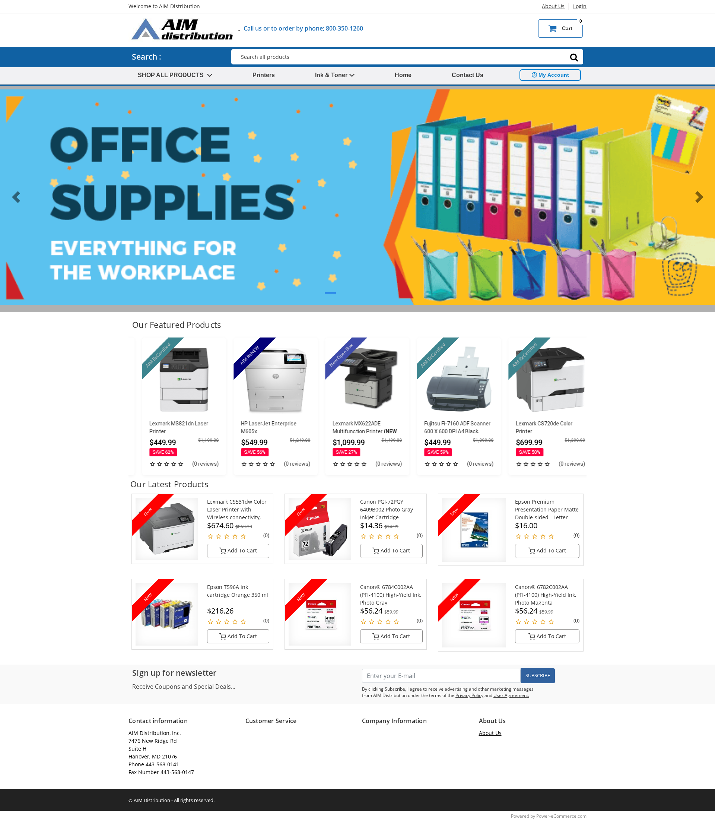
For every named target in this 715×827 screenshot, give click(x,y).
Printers (263, 75)
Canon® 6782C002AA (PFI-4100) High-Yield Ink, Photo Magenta (545, 594)
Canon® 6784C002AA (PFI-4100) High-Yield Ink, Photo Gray (390, 594)
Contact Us (467, 75)
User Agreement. (511, 695)
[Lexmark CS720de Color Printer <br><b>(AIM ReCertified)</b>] (541, 379)
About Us (553, 6)
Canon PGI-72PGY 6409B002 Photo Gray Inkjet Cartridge (386, 509)
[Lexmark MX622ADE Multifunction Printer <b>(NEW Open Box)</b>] (358, 379)
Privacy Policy (469, 695)
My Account (553, 75)
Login (580, 6)
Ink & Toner (332, 75)
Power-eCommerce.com (561, 816)
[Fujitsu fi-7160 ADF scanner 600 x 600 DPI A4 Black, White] (449, 379)
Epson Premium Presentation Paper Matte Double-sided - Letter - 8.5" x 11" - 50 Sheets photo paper (547, 517)
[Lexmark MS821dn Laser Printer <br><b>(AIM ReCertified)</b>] (174, 379)
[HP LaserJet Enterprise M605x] (266, 379)
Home (403, 75)
